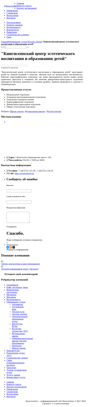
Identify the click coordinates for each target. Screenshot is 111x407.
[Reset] (28, 47)
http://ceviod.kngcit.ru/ (24, 173)
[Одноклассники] (10, 247)
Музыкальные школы (35, 111)
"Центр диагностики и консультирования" (20, 264)
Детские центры (34, 42)
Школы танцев (17, 111)
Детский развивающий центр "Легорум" (20, 269)
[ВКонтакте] (7, 247)
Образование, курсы (17, 42)
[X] (13, 247)
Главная (4, 42)
